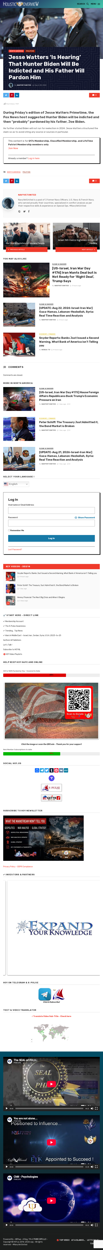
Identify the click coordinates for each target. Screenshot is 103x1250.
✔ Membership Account (13, 621)
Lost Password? (15, 549)
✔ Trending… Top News (13, 631)
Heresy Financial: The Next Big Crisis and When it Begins (41, 597)
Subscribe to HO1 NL (11, 649)
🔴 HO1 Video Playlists (12, 654)
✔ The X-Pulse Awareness (14, 626)
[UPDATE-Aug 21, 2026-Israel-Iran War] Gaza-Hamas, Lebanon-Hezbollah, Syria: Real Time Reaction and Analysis (66, 456)
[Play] (6, 1108)
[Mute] (92, 1108)
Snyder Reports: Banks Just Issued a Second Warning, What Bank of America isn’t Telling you (69, 341)
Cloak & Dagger (59, 264)
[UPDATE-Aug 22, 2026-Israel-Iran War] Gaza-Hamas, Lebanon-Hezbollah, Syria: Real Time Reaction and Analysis (66, 311)
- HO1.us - (18, 1239)
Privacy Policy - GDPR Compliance (18, 866)
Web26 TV (46, 350)
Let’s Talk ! (7, 645)
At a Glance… (78, 1240)
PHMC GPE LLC (40, 1239)
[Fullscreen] (96, 1108)
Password (13, 517)
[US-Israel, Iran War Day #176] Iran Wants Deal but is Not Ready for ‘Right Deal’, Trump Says (74, 274)
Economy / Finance (47, 334)
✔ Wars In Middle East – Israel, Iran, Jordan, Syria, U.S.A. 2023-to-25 (32, 635)
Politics (30, 51)
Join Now (13, 148)
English (13, 484)
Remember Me (17, 530)
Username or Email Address (21, 505)
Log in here (33, 158)
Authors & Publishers (12, 640)
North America (16, 51)
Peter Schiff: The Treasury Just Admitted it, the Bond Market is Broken (68, 424)
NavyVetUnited (24, 85)
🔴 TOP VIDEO (63, 1240)
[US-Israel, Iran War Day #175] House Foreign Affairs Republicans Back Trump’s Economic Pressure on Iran (69, 396)
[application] (51, 1084)
